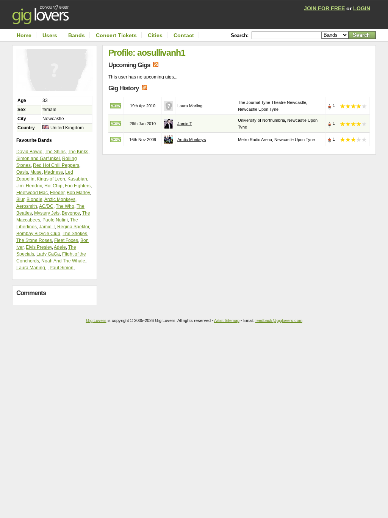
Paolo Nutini (55, 220)
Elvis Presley (39, 247)
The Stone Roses (34, 240)
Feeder (57, 192)
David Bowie (29, 151)
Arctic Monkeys (59, 199)
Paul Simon (62, 267)
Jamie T (47, 226)
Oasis (22, 172)
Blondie (34, 199)
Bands (76, 35)
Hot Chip (53, 185)
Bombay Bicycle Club (38, 233)
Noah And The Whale (63, 261)
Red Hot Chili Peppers (56, 165)
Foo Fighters (78, 185)
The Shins (55, 151)
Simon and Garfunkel (38, 158)
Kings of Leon (51, 179)
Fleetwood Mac (32, 192)
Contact (184, 35)
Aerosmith (26, 206)
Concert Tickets (116, 35)
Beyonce (71, 213)
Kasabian (77, 179)
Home (24, 35)
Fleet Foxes (66, 240)
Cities (155, 35)
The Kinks (78, 151)
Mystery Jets (46, 213)
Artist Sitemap (226, 320)
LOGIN (361, 8)
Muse (36, 172)
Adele (60, 247)
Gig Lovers (96, 320)
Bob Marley (78, 192)
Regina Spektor (73, 226)
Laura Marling (30, 267)
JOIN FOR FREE (324, 8)
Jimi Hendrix (29, 185)
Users (49, 35)
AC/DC (46, 206)
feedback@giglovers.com (278, 320)
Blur (20, 199)
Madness (53, 172)
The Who (65, 206)
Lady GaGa (48, 254)
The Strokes (75, 233)
